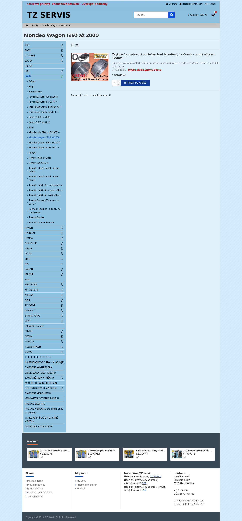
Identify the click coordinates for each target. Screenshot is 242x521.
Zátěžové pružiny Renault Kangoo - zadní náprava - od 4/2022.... (151, 450)
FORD (35, 25)
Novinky (32, 441)
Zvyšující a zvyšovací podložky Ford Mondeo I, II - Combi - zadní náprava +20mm (163, 56)
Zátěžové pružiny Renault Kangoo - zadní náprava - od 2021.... (103, 450)
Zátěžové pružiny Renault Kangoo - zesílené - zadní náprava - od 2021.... (55, 450)
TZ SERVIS (155, 476)
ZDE (144, 483)
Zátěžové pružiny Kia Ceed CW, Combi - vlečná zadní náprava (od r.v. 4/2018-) (198, 450)
